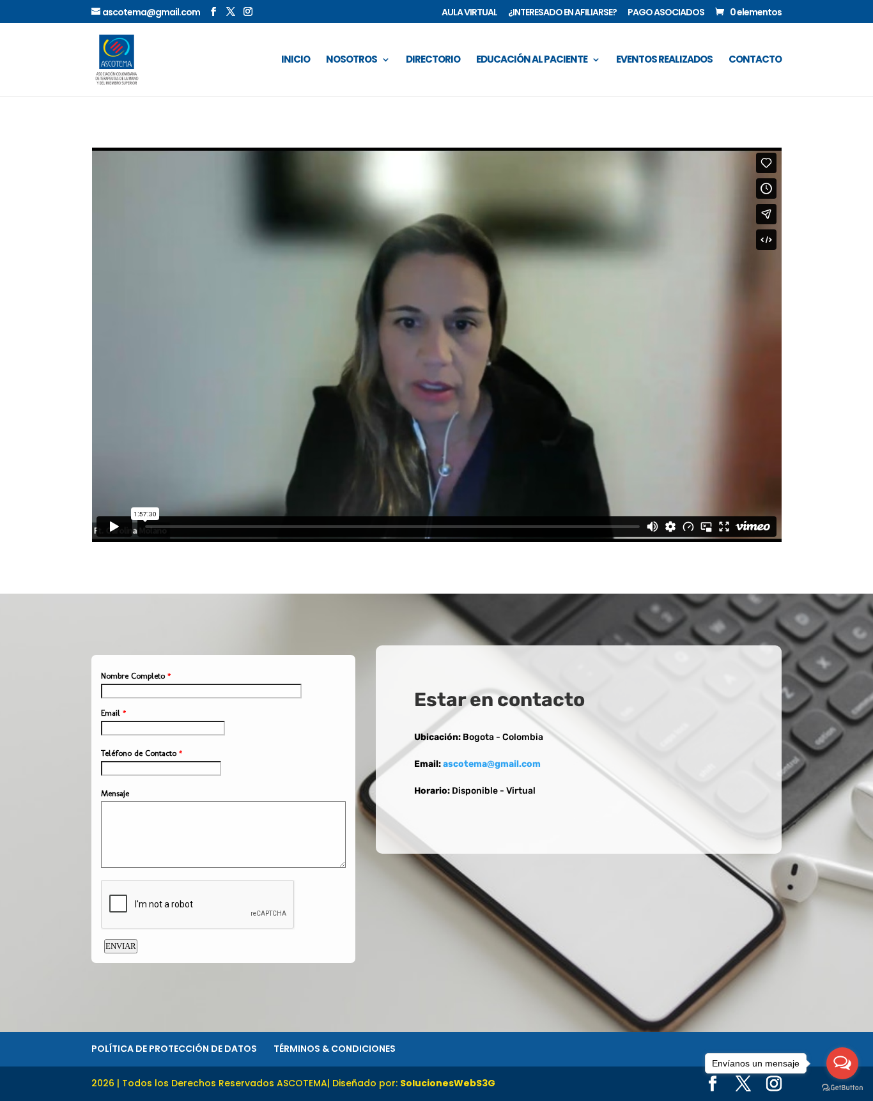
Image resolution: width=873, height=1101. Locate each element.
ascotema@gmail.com (492, 763)
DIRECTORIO (433, 60)
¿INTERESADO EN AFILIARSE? (562, 13)
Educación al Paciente (531, 60)
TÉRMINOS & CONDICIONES (335, 1048)
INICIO (295, 60)
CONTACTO (755, 60)
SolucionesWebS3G (447, 1083)
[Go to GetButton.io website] (842, 1088)
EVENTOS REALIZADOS (664, 60)
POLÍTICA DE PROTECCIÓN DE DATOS (174, 1048)
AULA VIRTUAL (469, 13)
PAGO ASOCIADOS (666, 13)
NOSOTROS (351, 60)
